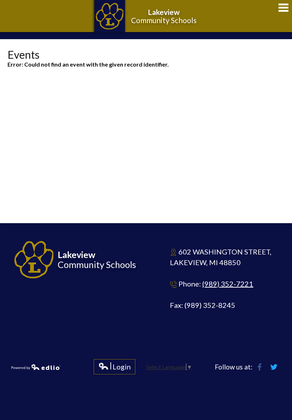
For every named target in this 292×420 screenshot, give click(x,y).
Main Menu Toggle (283, 8)
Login (114, 368)
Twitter (273, 367)
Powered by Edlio (36, 367)
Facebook (259, 367)
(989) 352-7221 (227, 283)
